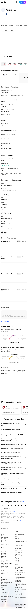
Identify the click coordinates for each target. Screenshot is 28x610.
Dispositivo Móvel (5, 572)
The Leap (17, 542)
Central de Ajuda (18, 558)
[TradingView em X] (2, 505)
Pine (2, 541)
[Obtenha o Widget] (25, 326)
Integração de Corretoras (20, 604)
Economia (3, 553)
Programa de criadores (6, 582)
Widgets (16, 591)
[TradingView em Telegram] (19, 505)
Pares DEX (3, 540)
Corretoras (17, 539)
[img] (21, 14)
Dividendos (3, 556)
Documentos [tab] (18, 25)
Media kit (17, 561)
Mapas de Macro (5, 566)
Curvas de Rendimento (6, 563)
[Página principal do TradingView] (5, 2)
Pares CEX (3, 538)
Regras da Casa (4, 583)
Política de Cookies (19, 578)
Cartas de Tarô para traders (19, 568)
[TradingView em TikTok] (22, 505)
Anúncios (17, 602)
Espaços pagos (4, 601)
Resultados (3, 554)
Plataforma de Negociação (20, 597)
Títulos (2, 535)
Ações (2, 532)
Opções (3, 564)
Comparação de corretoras (21, 541)
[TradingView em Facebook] (6, 505)
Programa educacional (20, 607)
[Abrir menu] (2, 2)
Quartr (20, 520)
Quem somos (17, 554)
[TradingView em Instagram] (12, 505)
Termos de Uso (18, 574)
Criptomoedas (4, 537)
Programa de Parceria (19, 605)
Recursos (17, 529)
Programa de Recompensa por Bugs (20, 585)
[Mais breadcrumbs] (8, 6)
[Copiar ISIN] (11, 218)
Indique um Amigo (5, 580)
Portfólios (3, 561)
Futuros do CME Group (20, 547)
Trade (2, 589)
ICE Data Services (16, 511)
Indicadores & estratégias (7, 596)
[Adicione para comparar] (15, 75)
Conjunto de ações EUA (20, 550)
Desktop (3, 573)
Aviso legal (17, 575)
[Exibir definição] (11, 90)
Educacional (4, 590)
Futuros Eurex (18, 548)
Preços (16, 531)
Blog (16, 557)
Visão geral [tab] (4, 25)
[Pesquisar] (16, 2)
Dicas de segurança (19, 583)
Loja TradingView (18, 566)
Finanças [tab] (11, 25)
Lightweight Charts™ (19, 594)
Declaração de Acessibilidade (18, 581)
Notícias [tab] (26, 25)
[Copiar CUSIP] (9, 223)
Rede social (3, 577)
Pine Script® (4, 567)
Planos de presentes (19, 534)
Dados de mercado (19, 532)
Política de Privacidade (20, 577)
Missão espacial (18, 555)
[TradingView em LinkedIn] (15, 505)
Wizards (3, 598)
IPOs (2, 557)
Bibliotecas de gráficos (20, 593)
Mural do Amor (4, 579)
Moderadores (4, 585)
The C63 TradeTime (19, 570)
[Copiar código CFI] (6, 232)
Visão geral (17, 538)
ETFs (2, 534)
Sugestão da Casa (5, 592)
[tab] (19, 241)
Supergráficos (4, 528)
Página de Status (18, 587)
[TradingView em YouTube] (9, 505)
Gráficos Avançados (19, 596)
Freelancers (4, 599)
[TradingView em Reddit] (25, 505)
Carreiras (17, 560)
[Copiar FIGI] (11, 228)
